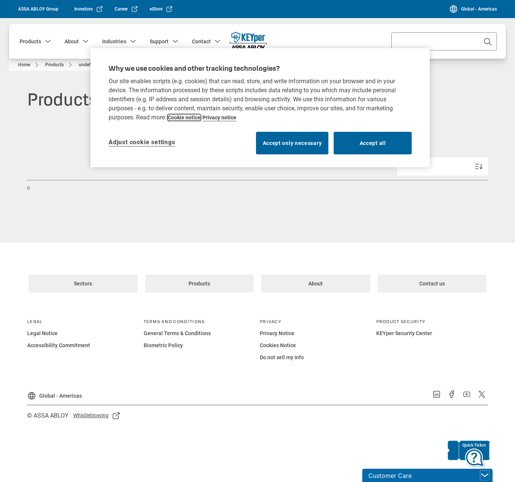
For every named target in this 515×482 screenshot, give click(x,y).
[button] (47, 41)
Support (159, 41)
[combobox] (444, 41)
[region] (260, 107)
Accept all (373, 143)
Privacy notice (219, 117)
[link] (88, 9)
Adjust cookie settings (142, 142)
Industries (114, 41)
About (71, 41)
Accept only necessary (292, 143)
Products (30, 41)
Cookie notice (184, 117)
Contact (201, 41)
